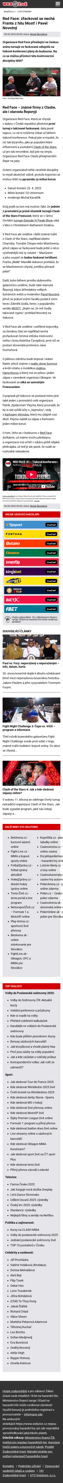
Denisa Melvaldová (22, 1270)
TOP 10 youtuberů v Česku (27, 1245)
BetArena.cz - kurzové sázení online (20, 842)
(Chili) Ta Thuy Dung (23, 1301)
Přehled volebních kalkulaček (28, 1020)
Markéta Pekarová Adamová (28, 1322)
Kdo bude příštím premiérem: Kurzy (32, 1036)
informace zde (33, 1414)
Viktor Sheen (18, 1316)
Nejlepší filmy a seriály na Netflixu (31, 1215)
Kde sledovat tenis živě (25, 1164)
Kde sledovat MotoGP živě (27, 1113)
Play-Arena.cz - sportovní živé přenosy (20, 926)
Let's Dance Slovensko (24, 1194)
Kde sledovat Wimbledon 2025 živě (32, 1087)
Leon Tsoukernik (21, 1290)
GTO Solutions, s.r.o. (43, 1475)
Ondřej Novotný (20, 1347)
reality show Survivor (44, 363)
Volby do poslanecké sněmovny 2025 (34, 1235)
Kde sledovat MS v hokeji (26, 1102)
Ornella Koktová (20, 1363)
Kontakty (8, 1466)
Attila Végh (17, 1353)
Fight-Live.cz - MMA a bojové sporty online (20, 856)
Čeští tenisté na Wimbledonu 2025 (32, 1092)
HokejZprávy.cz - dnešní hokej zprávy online (21, 884)
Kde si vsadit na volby (24, 1015)
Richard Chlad (19, 1311)
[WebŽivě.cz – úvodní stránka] (15, 4)
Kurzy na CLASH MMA (24, 1229)
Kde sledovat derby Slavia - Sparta (32, 1097)
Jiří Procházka (19, 1259)
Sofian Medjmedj (21, 1337)
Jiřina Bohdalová (21, 1296)
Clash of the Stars (45, 147)
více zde (36, 501)
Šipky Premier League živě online (31, 1118)
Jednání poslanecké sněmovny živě (33, 1240)
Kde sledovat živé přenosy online (31, 1107)
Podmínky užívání (29, 1466)
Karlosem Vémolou (17, 414)
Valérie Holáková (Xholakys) (28, 1265)
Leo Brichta (17, 1332)
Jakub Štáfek (18, 1306)
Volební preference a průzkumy (30, 1010)
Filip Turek (16, 1280)
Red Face (46, 432)
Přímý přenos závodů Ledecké (29, 1169)
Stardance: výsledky (23, 1210)
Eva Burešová (19, 1342)
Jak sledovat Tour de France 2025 (32, 1082)
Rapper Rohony (20, 1358)
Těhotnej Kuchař (20, 1327)
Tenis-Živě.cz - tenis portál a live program (21, 898)
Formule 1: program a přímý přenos (32, 1123)
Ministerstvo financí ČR (39, 1437)
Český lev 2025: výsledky (26, 1205)
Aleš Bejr (16, 1275)
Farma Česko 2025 (22, 1184)
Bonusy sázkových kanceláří (28, 1041)
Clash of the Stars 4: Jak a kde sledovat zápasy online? (28, 791)
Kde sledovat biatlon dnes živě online (34, 1128)
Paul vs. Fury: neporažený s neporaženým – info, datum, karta (31, 665)
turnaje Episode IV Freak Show (33, 220)
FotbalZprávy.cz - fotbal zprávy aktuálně (22, 870)
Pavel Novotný (50, 294)
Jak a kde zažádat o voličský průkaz (33, 1057)
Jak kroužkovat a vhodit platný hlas (32, 1046)
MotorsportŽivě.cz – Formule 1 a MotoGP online (22, 912)
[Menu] (57, 4)
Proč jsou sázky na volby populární (32, 1052)
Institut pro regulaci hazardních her (25, 1442)
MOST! (16, 308)
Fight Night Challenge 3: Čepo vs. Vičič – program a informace (29, 728)
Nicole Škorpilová (38, 34)
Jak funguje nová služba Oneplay (31, 1189)
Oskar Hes (17, 1285)
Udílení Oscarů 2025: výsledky (29, 1200)
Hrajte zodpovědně (9, 496)
